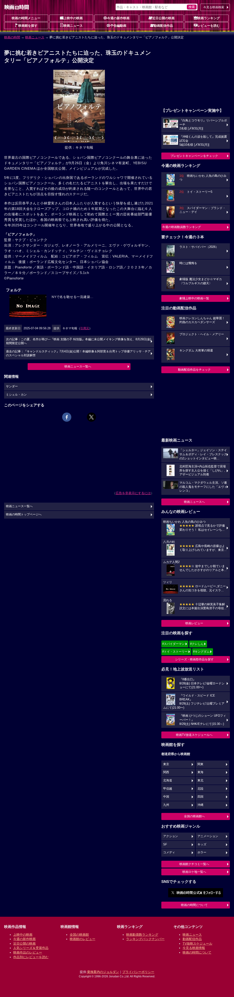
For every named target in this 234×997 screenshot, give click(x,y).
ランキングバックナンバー (145, 939)
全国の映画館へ (194, 816)
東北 (200, 780)
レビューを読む (208, 25)
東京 (166, 764)
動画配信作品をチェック (194, 369)
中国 (166, 796)
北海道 (167, 780)
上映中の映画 (73, 18)
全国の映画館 (79, 934)
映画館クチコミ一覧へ (194, 864)
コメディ (169, 852)
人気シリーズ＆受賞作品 (30, 948)
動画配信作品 (163, 25)
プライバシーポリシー (138, 972)
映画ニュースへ (194, 502)
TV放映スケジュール (197, 943)
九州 (166, 805)
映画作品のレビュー (27, 952)
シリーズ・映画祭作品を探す (194, 659)
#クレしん (197, 644)
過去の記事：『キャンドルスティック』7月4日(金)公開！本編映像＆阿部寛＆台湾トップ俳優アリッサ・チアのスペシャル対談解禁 (78, 353)
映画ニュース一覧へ (77, 366)
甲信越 (167, 788)
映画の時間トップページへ (24, 514)
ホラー (201, 852)
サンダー (12, 386)
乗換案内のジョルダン (103, 972)
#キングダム (201, 651)
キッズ (201, 844)
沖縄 (200, 805)
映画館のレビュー (82, 939)
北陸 (200, 788)
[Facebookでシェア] (66, 417)
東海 (200, 772)
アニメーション (207, 836)
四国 (200, 796)
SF (165, 844)
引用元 (84, 328)
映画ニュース (73, 25)
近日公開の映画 (163, 18)
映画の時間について (194, 905)
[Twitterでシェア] (91, 417)
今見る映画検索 (213, 7)
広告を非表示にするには (133, 493)
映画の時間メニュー (26, 18)
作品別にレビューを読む (30, 957)
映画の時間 (12, 37)
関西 (166, 772)
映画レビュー (194, 623)
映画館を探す (27, 25)
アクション (170, 836)
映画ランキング (208, 18)
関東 (200, 764)
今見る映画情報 (194, 948)
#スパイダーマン (173, 644)
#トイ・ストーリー (175, 651)
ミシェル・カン (16, 394)
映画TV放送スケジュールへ (194, 735)
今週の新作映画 (118, 18)
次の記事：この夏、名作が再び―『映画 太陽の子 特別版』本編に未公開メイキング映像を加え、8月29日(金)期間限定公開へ (78, 341)
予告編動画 (118, 25)
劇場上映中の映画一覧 (194, 298)
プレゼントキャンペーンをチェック (194, 156)
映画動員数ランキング (142, 934)
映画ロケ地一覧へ (194, 872)
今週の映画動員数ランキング (181, 227)
